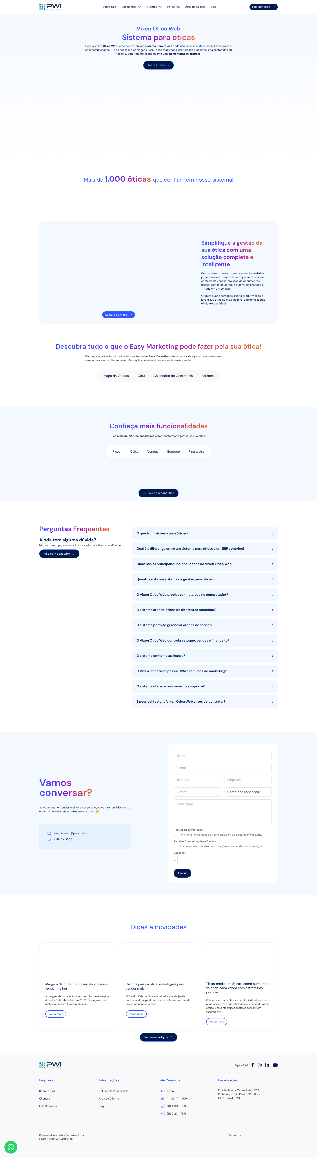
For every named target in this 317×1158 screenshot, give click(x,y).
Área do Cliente (195, 7)
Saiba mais (55, 1014)
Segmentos (129, 7)
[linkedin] (267, 1065)
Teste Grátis (156, 65)
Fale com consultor (161, 493)
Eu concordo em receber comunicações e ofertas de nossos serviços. (221, 846)
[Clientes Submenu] (160, 7)
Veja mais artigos (156, 1037)
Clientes (151, 7)
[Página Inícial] (50, 7)
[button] (205, 533)
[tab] (116, 376)
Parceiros (173, 7)
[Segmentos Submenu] (139, 7)
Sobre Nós (109, 7)
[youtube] (275, 1065)
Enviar (182, 873)
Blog (213, 7)
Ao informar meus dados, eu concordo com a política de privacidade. (221, 834)
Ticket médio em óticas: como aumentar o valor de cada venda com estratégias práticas (238, 988)
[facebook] (252, 1065)
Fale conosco (261, 7)
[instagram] (260, 1065)
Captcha (180, 852)
